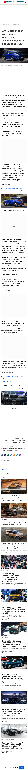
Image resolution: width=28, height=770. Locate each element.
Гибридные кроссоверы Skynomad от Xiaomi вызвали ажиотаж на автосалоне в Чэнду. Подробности (12, 577)
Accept (21, 767)
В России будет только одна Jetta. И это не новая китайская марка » (15, 441)
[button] (14, 201)
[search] (26, 2)
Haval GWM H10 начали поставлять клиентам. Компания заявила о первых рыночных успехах (13, 643)
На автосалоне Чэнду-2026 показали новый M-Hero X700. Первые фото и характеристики (13, 712)
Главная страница (5, 24)
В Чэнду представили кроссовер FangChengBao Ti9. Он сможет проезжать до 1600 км (13, 610)
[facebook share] (2, 455)
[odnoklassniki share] (14, 455)
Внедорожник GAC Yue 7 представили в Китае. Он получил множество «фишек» (12, 498)
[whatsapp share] (8, 455)
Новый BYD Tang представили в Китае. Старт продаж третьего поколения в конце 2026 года (12, 678)
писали (9, 98)
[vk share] (11, 455)
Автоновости (15, 24)
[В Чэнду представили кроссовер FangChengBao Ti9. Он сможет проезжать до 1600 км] (14, 595)
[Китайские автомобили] (14, 2)
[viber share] (20, 455)
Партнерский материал (7, 739)
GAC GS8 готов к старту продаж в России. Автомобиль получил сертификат (14, 379)
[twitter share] (5, 455)
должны (8, 388)
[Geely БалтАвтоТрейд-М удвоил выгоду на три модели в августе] (14, 731)
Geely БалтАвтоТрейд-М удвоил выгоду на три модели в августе (12, 745)
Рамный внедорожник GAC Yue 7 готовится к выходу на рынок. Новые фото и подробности (13, 546)
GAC (2, 469)
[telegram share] (17, 455)
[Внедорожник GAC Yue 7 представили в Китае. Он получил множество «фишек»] (14, 486)
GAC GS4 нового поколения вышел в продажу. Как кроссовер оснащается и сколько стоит (13, 522)
